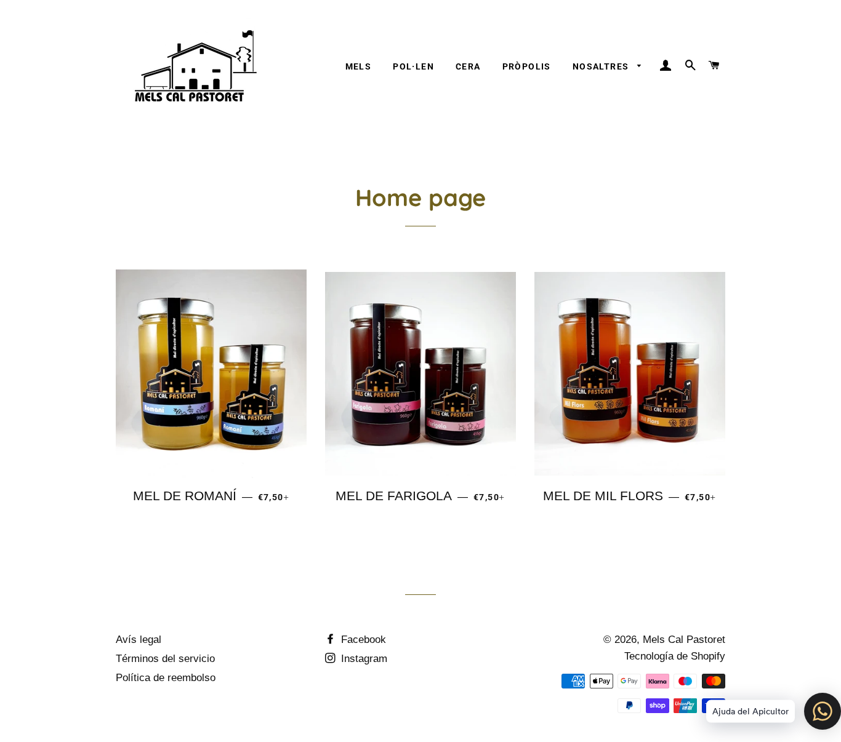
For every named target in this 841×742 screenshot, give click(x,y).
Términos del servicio (165, 658)
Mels (358, 66)
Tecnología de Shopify (674, 656)
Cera (468, 66)
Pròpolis (526, 66)
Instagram (362, 658)
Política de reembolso (165, 678)
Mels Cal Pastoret (684, 639)
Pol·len (413, 66)
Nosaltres (602, 66)
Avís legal (138, 639)
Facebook (362, 639)
